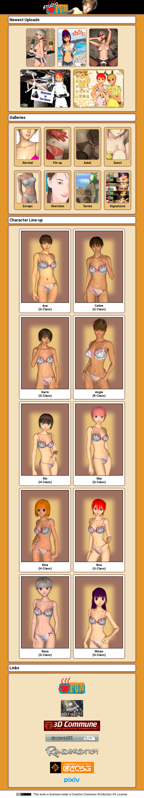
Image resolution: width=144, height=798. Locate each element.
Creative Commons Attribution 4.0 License (99, 794)
